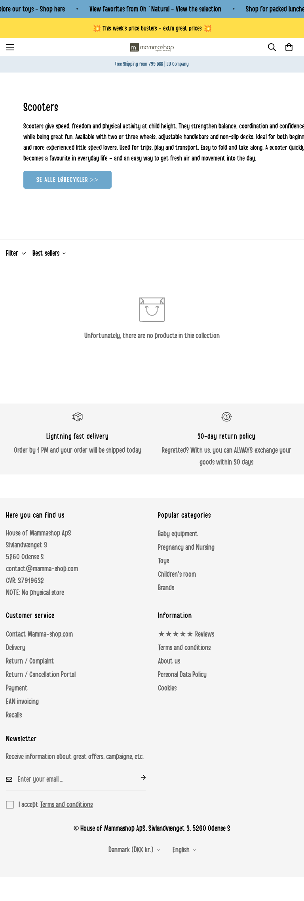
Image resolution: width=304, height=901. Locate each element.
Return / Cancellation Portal (41, 675)
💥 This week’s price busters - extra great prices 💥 (152, 28)
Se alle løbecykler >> (67, 179)
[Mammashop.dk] (152, 47)
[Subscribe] (137, 777)
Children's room (177, 574)
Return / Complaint (30, 661)
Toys (163, 561)
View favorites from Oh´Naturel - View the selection (155, 9)
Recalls (14, 715)
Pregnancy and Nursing (186, 547)
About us (169, 661)
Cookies (167, 688)
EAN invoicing (22, 702)
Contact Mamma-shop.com (39, 634)
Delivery (15, 648)
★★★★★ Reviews (186, 634)
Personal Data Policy (182, 675)
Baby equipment (178, 534)
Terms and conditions (184, 648)
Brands (166, 588)
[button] (289, 47)
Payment (17, 688)
